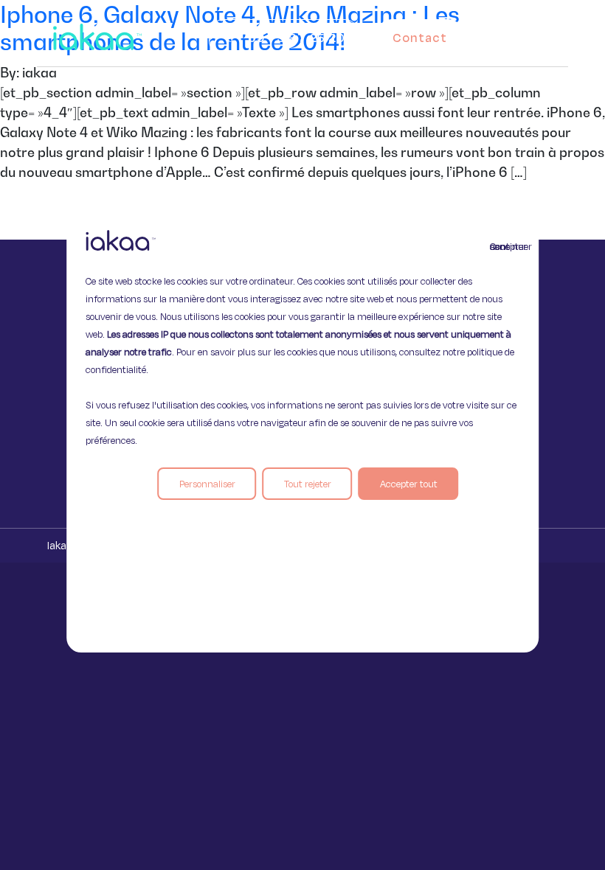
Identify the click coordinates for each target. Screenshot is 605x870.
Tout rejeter (307, 483)
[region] (302, 435)
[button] (537, 34)
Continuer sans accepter (499, 246)
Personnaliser (207, 483)
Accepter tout (409, 483)
